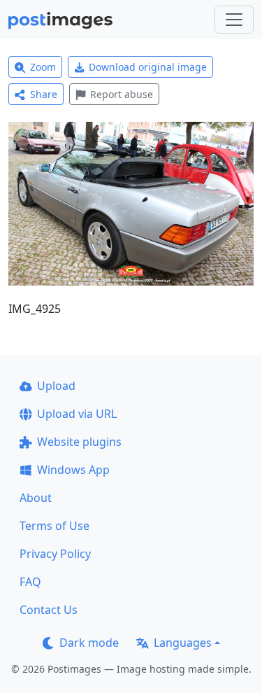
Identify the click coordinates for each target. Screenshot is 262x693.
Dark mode (89, 642)
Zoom (43, 67)
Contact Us (49, 609)
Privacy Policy (55, 553)
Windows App (73, 469)
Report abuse (121, 94)
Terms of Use (54, 525)
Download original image (148, 67)
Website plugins (79, 441)
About (36, 497)
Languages (183, 642)
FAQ (30, 581)
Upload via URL (77, 413)
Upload (56, 385)
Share (43, 94)
